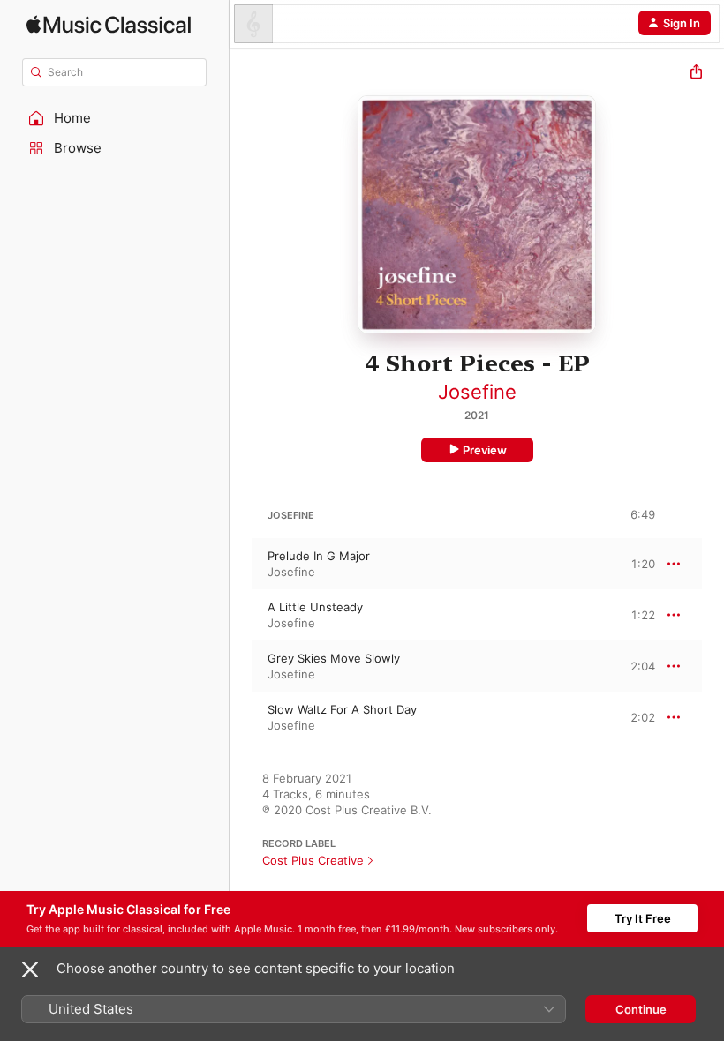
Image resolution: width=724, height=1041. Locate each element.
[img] (108, 24)
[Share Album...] (696, 73)
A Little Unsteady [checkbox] (315, 607)
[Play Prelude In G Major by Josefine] (241, 564)
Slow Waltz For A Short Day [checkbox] (342, 709)
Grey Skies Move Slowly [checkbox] (334, 658)
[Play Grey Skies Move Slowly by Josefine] (241, 666)
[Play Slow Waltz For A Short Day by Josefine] (241, 717)
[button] (115, 118)
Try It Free (643, 918)
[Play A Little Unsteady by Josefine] (241, 615)
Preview (485, 450)
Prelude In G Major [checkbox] (319, 556)
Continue (641, 1009)
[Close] (30, 969)
